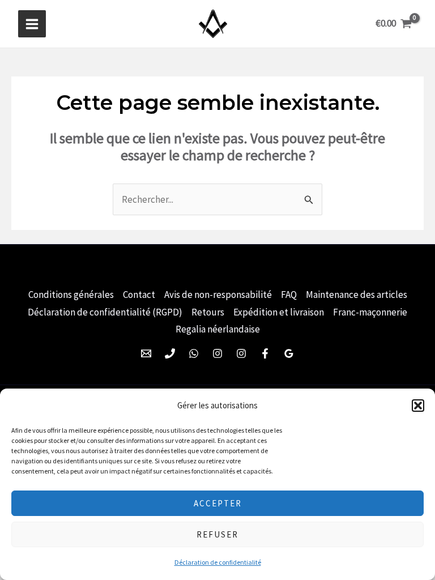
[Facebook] (265, 353)
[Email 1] (146, 353)
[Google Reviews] (289, 353)
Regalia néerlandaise (218, 329)
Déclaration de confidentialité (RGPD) (105, 312)
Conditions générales (71, 294)
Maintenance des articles (356, 294)
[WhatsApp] (194, 353)
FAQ (289, 294)
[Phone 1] (170, 353)
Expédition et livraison (278, 312)
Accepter (218, 503)
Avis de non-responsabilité (218, 294)
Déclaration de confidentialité (217, 562)
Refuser (217, 534)
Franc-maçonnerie (370, 312)
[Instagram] (217, 353)
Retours (207, 312)
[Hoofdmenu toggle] (32, 24)
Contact (139, 294)
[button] (418, 405)
